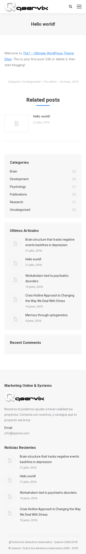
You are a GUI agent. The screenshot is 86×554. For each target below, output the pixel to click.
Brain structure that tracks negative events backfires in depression (50, 242)
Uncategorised (31, 81)
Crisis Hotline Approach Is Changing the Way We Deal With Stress (49, 298)
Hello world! (41, 116)
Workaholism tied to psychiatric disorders (47, 278)
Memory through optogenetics (46, 315)
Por (50, 81)
